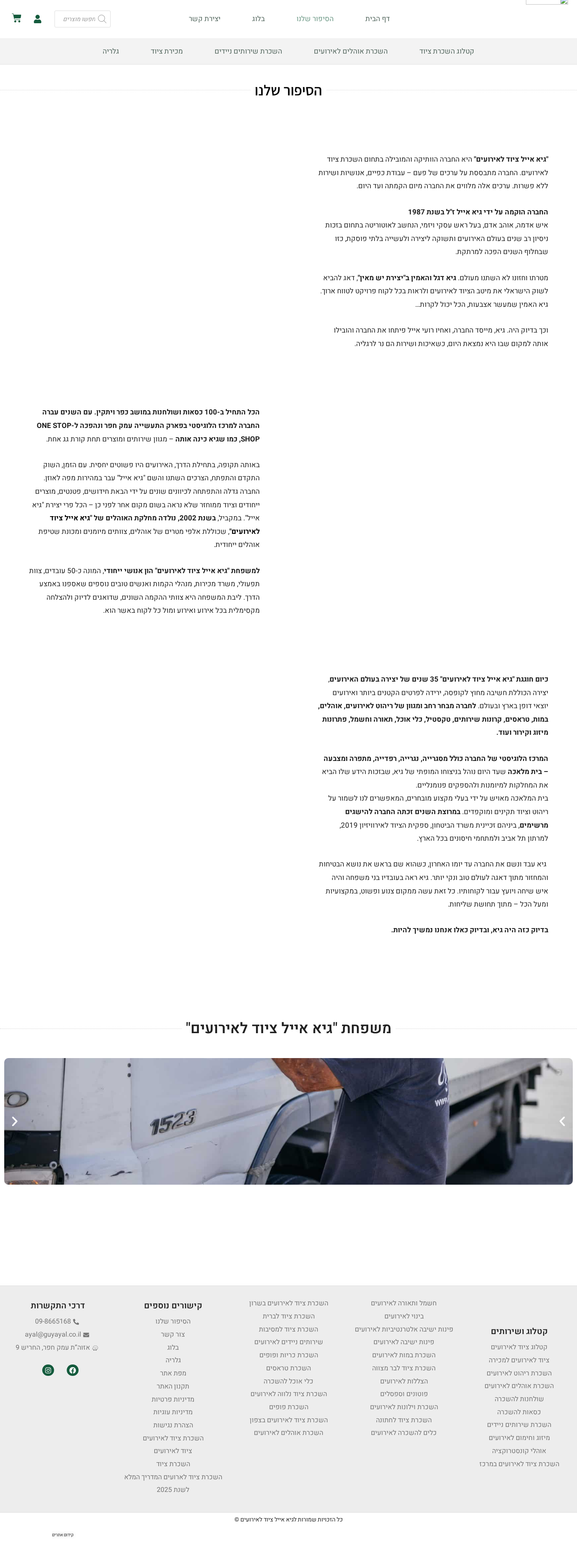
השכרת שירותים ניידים (248, 51)
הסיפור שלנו (315, 19)
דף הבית (377, 19)
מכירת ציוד (167, 51)
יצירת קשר (204, 19)
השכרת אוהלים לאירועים (351, 51)
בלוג (258, 19)
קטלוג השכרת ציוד (446, 51)
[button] (14, 1121)
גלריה (111, 51)
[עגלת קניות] (17, 18)
